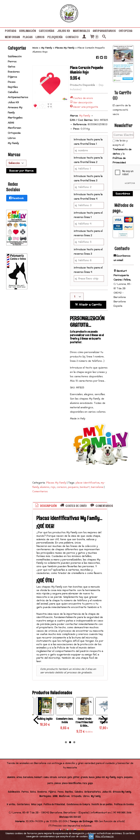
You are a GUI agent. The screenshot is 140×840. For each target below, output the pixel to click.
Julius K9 (63, 31)
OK (91, 836)
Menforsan (12, 37)
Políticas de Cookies (124, 804)
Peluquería (55, 37)
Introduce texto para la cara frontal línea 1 (88, 141)
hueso (92, 777)
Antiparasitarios (104, 31)
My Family (13, 143)
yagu (90, 783)
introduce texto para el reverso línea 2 (88, 233)
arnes (19, 777)
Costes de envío (83, 98)
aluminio (44, 487)
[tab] (45, 506)
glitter (76, 777)
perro (50, 783)
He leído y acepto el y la (122, 152)
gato (69, 777)
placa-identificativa (88, 483)
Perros (12, 61)
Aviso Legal (36, 804)
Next (104, 719)
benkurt (85, 487)
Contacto (72, 37)
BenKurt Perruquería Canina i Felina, (122, 275)
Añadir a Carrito (90, 304)
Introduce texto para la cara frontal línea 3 (88, 178)
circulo (53, 777)
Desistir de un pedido (102, 804)
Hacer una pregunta (85, 107)
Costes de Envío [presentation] (76, 506)
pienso (57, 783)
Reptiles (13, 87)
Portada (10, 31)
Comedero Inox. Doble (64, 720)
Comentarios (40, 491)
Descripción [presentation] (48, 506)
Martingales (81, 31)
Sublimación (27, 31)
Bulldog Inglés (45, 719)
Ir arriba (11, 804)
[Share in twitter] (102, 57)
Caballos (13, 92)
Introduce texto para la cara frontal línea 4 (88, 196)
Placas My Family (56, 483)
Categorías (46, 31)
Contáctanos (23, 804)
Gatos (11, 67)
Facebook (18, 198)
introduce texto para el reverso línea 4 (88, 270)
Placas (28, 37)
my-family (111, 777)
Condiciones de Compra (78, 804)
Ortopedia (125, 31)
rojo (53, 487)
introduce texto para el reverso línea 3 (88, 251)
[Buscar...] (104, 37)
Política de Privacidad (119, 160)
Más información (104, 836)
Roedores (14, 72)
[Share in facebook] (97, 57)
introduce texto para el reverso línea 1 (88, 215)
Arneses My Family (15, 110)
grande (84, 777)
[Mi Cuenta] (84, 37)
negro (120, 777)
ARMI (11, 123)
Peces (11, 82)
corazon (62, 487)
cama (45, 777)
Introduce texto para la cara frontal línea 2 (88, 160)
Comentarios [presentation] (104, 506)
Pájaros (12, 77)
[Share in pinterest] (106, 57)
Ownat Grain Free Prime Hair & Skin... (84, 722)
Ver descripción (82, 102)
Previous (36, 719)
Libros (40, 37)
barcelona (97, 487)
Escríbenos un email (122, 258)
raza (84, 783)
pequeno (73, 487)
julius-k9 (100, 777)
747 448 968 (119, 812)
